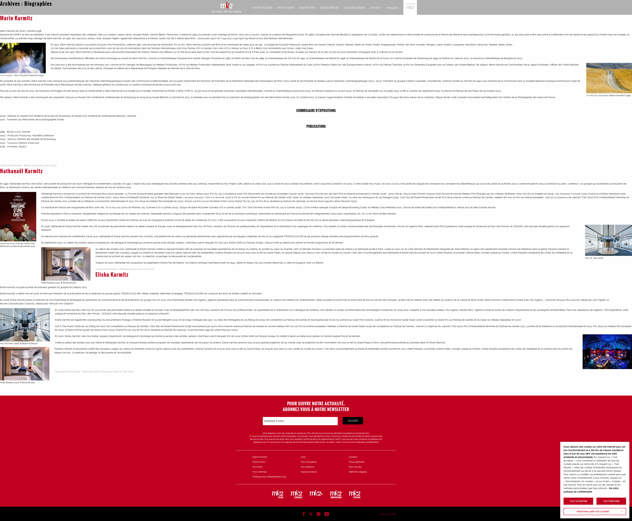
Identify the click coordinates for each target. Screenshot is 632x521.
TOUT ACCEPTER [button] (578, 501)
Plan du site (355, 467)
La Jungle (391, 514)
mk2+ (303, 457)
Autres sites (410, 7)
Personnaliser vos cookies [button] (593, 511)
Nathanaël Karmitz (21, 171)
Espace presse (309, 471)
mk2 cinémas (259, 471)
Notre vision (258, 462)
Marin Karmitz (16, 18)
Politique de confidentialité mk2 (269, 476)
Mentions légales (358, 471)
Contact (353, 457)
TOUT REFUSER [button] (611, 501)
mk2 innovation (309, 462)
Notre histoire (259, 457)
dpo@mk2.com (260, 442)
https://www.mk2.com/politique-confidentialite (357, 442)
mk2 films (257, 467)
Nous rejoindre (356, 462)
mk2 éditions (307, 467)
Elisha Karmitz (112, 274)
